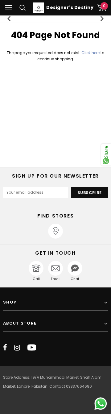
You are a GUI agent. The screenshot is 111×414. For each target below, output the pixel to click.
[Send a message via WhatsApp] (100, 403)
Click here (91, 52)
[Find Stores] (55, 231)
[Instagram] (17, 347)
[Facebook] (5, 347)
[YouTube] (31, 347)
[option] (55, 18)
